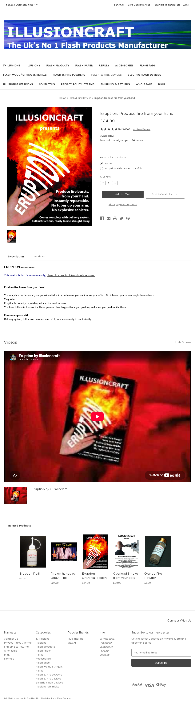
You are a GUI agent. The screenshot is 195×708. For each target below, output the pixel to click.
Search (119, 4)
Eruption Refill (30, 573)
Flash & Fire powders (69, 74)
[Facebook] (102, 218)
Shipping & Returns (115, 84)
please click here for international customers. (71, 275)
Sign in (159, 4)
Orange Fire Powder (153, 576)
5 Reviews (38, 256)
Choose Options (96, 552)
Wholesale (144, 84)
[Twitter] (121, 218)
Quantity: (105, 176)
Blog (161, 84)
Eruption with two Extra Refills (123, 168)
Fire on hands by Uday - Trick (63, 576)
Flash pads (148, 65)
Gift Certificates (139, 4)
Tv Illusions (11, 65)
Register (174, 4)
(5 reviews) (125, 129)
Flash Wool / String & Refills (25, 74)
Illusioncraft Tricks (18, 84)
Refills (104, 65)
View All (72, 642)
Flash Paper (84, 65)
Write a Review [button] (141, 129)
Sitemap (9, 658)
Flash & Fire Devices (106, 74)
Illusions (33, 65)
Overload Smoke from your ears (125, 576)
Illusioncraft (75, 638)
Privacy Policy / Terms (77, 84)
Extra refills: (113, 157)
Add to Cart (33, 551)
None (108, 163)
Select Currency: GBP (21, 4)
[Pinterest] (128, 218)
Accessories (124, 65)
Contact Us (47, 84)
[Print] (115, 218)
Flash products (57, 65)
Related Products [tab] (19, 525)
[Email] (108, 218)
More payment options (123, 204)
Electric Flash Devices (144, 74)
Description (16, 256)
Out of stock (64, 551)
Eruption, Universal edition (94, 576)
